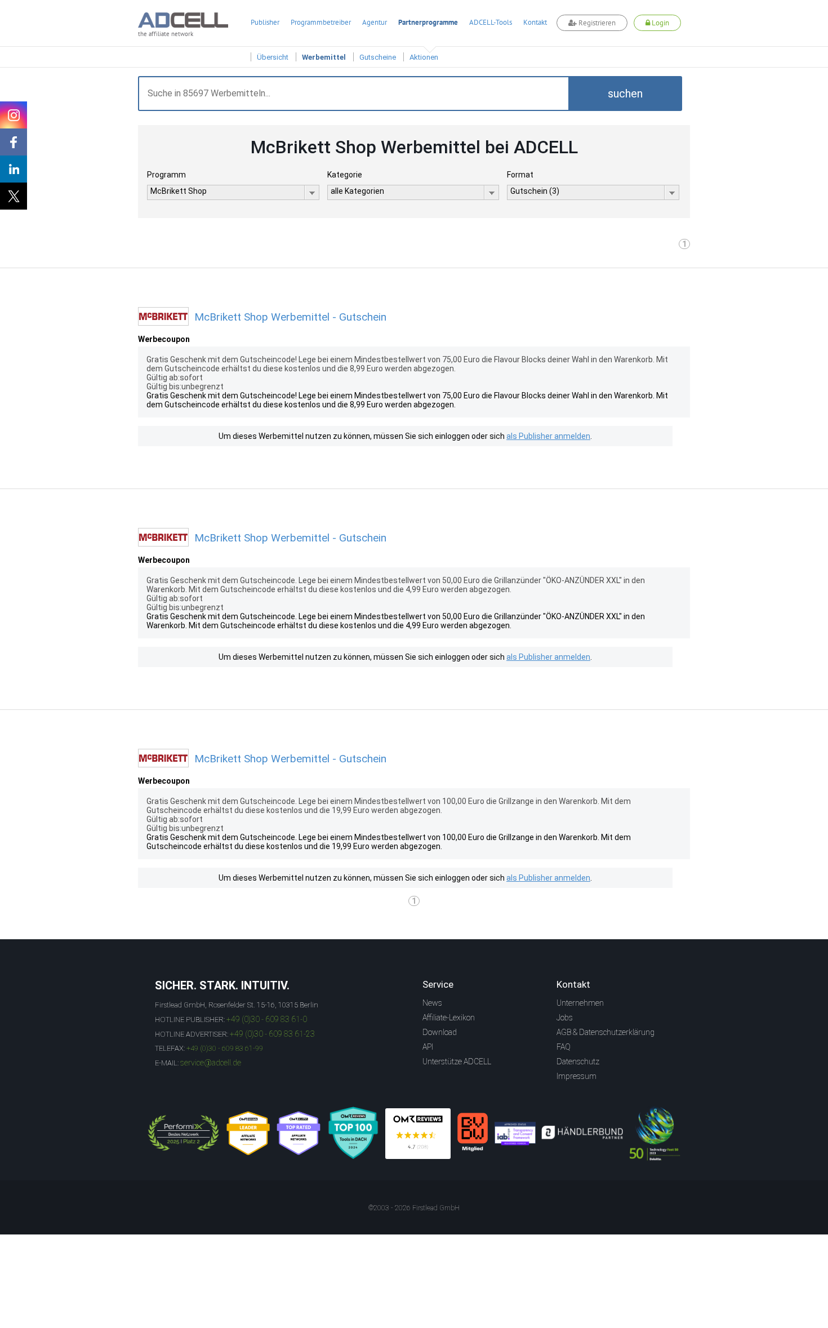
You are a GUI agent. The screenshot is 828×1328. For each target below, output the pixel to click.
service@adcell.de (210, 1062)
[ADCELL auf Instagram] (13, 114)
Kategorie (344, 174)
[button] (625, 93)
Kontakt (535, 22)
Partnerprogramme (428, 22)
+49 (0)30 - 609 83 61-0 (266, 1019)
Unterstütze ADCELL (456, 1061)
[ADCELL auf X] (13, 196)
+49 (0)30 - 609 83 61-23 (272, 1033)
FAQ (564, 1046)
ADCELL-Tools (490, 22)
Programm (166, 174)
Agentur (374, 22)
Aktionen (423, 57)
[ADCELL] (418, 1133)
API (427, 1046)
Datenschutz (578, 1061)
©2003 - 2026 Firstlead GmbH (414, 1208)
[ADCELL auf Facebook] (13, 142)
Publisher (265, 22)
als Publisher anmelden (548, 436)
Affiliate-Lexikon (448, 1017)
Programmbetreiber (321, 22)
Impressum (576, 1076)
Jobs (565, 1017)
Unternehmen (580, 1002)
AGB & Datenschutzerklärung (606, 1032)
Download (439, 1032)
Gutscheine (377, 57)
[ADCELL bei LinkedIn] (13, 169)
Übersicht (272, 57)
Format (520, 174)
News (432, 1002)
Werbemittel (324, 57)
